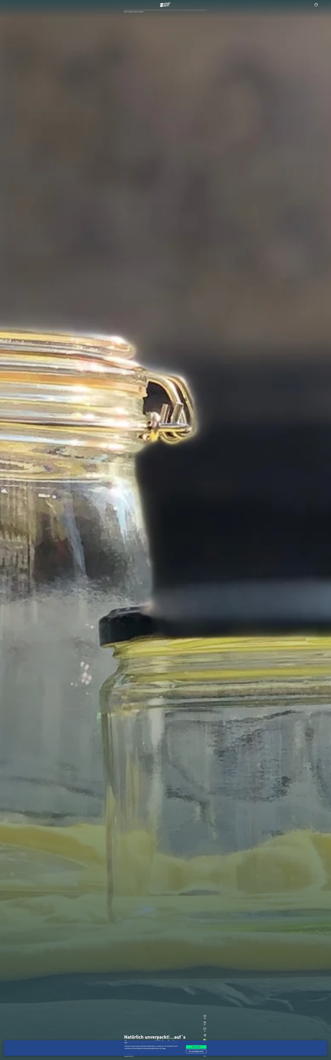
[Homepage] (165, 5)
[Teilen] (205, 1035)
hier (164, 1048)
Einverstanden (196, 1047)
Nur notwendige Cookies (196, 1051)
